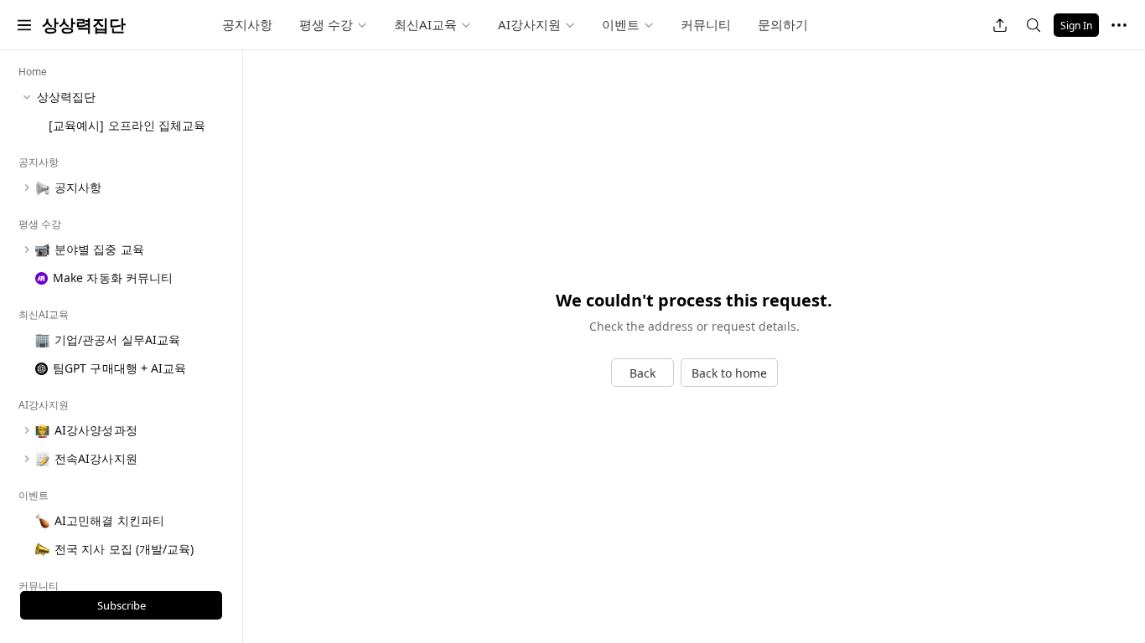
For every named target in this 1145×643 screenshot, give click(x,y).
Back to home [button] (729, 373)
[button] (24, 25)
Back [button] (642, 373)
